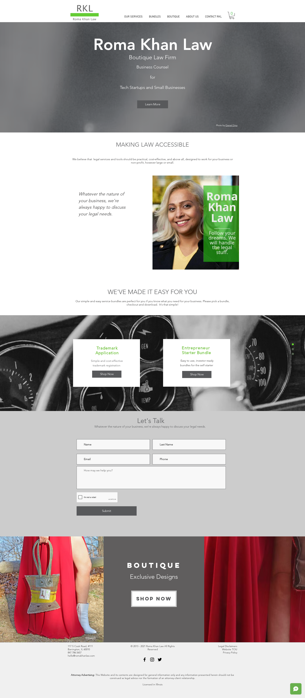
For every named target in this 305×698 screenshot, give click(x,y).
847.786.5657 (75, 652)
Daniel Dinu (231, 125)
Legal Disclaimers (227, 646)
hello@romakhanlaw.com (81, 655)
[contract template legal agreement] (144, 659)
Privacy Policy (230, 652)
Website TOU (229, 649)
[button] (232, 15)
